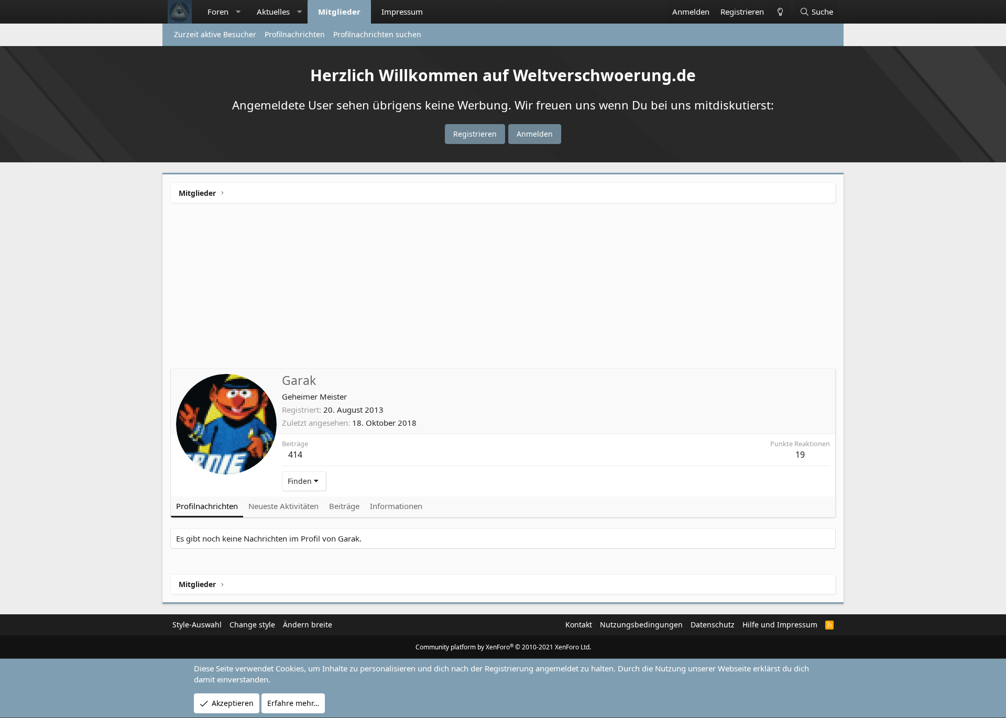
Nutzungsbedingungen (641, 624)
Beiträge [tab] (344, 506)
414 (295, 454)
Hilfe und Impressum (779, 624)
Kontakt (578, 624)
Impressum (402, 11)
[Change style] (779, 12)
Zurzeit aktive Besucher (215, 34)
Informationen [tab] (396, 506)
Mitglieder (339, 11)
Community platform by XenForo (503, 647)
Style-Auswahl (197, 624)
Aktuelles (273, 11)
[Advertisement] (503, 289)
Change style (252, 624)
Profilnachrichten (295, 34)
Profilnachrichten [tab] (207, 506)
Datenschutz (713, 624)
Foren (217, 11)
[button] (238, 12)
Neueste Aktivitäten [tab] (283, 506)
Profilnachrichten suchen (377, 34)
